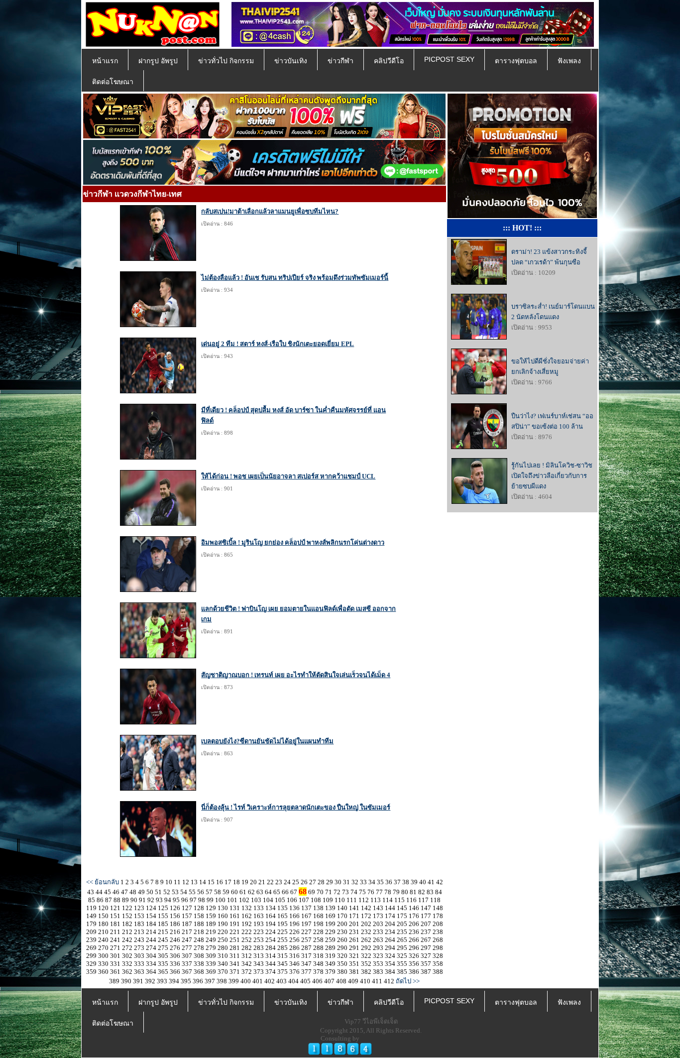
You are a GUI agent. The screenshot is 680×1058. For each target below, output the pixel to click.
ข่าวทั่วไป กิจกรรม (226, 61)
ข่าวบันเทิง (290, 61)
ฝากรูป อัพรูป (158, 61)
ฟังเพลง (569, 61)
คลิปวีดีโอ (389, 61)
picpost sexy (449, 59)
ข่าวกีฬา (340, 61)
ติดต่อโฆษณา (112, 82)
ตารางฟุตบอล (516, 61)
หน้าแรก (105, 61)
